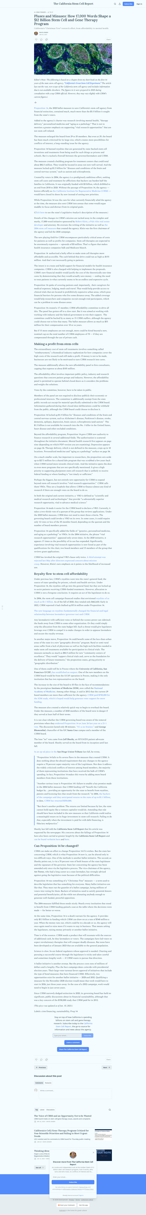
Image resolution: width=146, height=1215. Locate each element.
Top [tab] (36, 1110)
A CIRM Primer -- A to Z (43, 12)
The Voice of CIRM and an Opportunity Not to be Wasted (62, 1116)
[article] (73, 1120)
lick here (40, 212)
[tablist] (43, 1083)
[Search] (115, 4)
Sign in (139, 4)
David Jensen (43, 32)
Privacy (71, 1200)
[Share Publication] (120, 4)
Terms (77, 1200)
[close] (93, 1152)
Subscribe (128, 4)
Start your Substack (67, 1205)
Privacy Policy (89, 1189)
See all (38, 1167)
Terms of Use (83, 1187)
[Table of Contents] (2, 607)
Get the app (83, 1205)
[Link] (31, 344)
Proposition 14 (41, 108)
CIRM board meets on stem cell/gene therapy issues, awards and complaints (62, 1119)
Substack (62, 1210)
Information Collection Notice (72, 1189)
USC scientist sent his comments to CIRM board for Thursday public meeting (62, 1139)
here (67, 839)
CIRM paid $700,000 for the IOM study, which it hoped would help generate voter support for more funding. (72, 698)
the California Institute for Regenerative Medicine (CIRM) (80, 191)
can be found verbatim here (47, 839)
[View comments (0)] (41, 39)
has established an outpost (64, 672)
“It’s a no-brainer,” (85, 726)
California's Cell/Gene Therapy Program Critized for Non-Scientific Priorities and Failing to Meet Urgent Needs (61, 1133)
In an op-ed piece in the (45, 751)
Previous (42, 1067)
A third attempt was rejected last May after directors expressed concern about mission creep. (70, 561)
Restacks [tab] (48, 1083)
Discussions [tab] (50, 1110)
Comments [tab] (39, 1083)
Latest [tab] (42, 1110)
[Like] (36, 39)
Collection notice (87, 1200)
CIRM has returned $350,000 (57, 800)
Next (105, 1067)
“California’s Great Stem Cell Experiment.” (82, 83)
